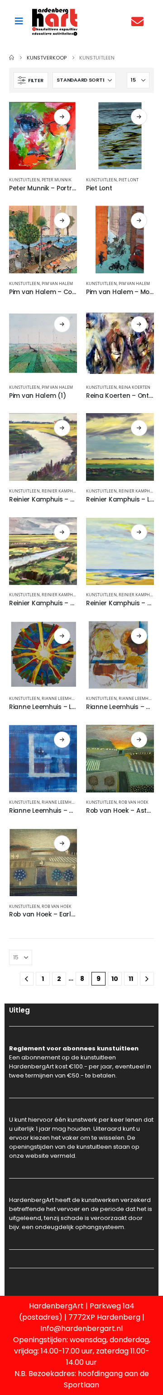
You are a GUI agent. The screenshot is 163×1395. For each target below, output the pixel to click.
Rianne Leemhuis (60, 698)
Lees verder (62, 117)
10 (114, 978)
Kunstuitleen (24, 180)
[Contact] (140, 21)
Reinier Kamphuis (61, 491)
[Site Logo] (54, 21)
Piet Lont (129, 180)
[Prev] (27, 979)
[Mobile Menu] (19, 21)
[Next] (147, 979)
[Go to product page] (43, 136)
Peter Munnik (57, 180)
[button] (31, 80)
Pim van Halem (57, 283)
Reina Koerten (135, 387)
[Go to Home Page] (11, 57)
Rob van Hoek (134, 802)
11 (131, 978)
